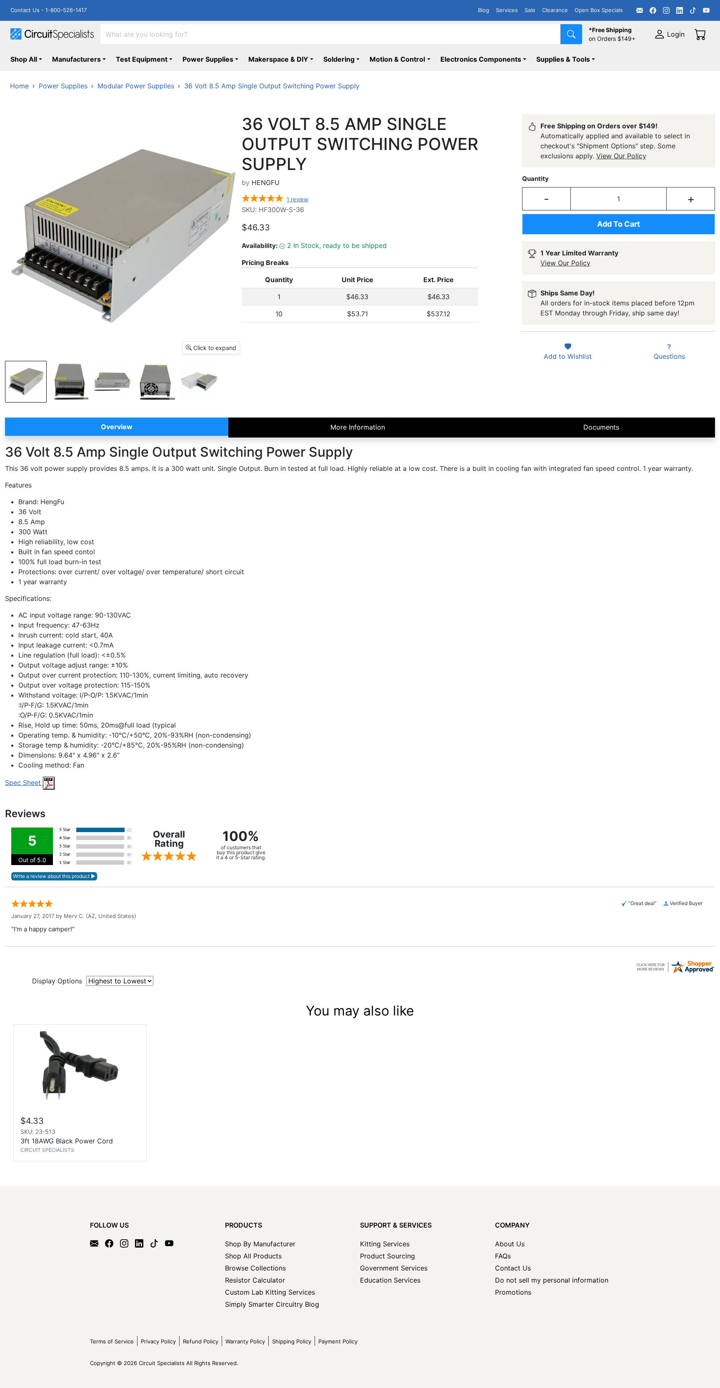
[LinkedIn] (679, 10)
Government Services (394, 1268)
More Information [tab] (357, 427)
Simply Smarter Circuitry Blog (272, 1304)
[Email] (639, 10)
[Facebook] (653, 10)
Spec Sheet (24, 782)
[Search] (571, 34)
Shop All (23, 59)
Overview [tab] (116, 427)
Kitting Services (385, 1244)
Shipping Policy (291, 1341)
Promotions (513, 1292)
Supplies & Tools (563, 59)
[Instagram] (666, 10)
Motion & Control (397, 59)
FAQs (503, 1256)
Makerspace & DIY (278, 59)
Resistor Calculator (255, 1280)
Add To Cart (618, 224)
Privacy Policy (158, 1341)
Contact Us (513, 1268)
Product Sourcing (387, 1256)
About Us (510, 1244)
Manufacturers (76, 59)
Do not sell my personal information (551, 1280)
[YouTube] (706, 10)
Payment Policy (338, 1341)
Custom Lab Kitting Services (270, 1292)
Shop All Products (253, 1256)
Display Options (57, 981)
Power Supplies (207, 59)
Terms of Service (112, 1341)
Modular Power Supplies (136, 86)
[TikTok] (693, 10)
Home (19, 86)
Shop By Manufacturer (260, 1244)
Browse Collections (255, 1268)
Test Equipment (142, 59)
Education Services (390, 1280)
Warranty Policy (245, 1341)
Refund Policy (200, 1341)
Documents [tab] (601, 427)
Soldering (339, 59)
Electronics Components (480, 59)
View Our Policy (621, 156)
